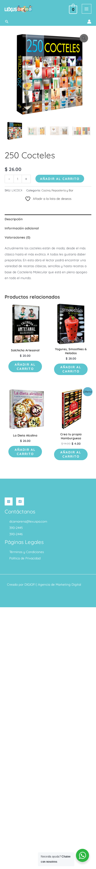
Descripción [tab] (14, 219)
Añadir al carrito (59, 179)
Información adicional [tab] (22, 228)
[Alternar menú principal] (86, 9)
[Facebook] (20, 501)
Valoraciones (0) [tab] (17, 237)
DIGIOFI (29, 584)
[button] (7, 21)
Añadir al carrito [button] (25, 366)
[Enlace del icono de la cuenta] (89, 21)
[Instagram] (9, 501)
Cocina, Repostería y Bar (57, 190)
